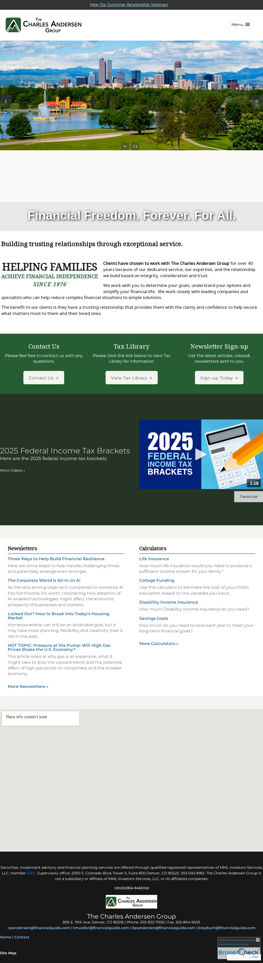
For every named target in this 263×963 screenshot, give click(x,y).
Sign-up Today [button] (216, 378)
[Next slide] (257, 101)
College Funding (156, 580)
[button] (241, 24)
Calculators (152, 548)
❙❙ (135, 146)
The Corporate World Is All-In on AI (44, 580)
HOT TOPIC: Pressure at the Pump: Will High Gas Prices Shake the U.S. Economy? (59, 647)
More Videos (12, 470)
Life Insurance (154, 558)
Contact (21, 937)
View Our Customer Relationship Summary (129, 4)
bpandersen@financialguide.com (163, 927)
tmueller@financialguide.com (101, 927)
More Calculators (159, 643)
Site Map (8, 953)
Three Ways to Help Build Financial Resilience (56, 558)
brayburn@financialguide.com (227, 927)
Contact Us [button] (41, 378)
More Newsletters (28, 686)
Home (5, 937)
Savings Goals (153, 618)
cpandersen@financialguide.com (39, 927)
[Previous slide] (6, 101)
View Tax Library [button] (129, 378)
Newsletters (22, 548)
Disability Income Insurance (168, 602)
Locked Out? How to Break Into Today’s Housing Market (58, 615)
